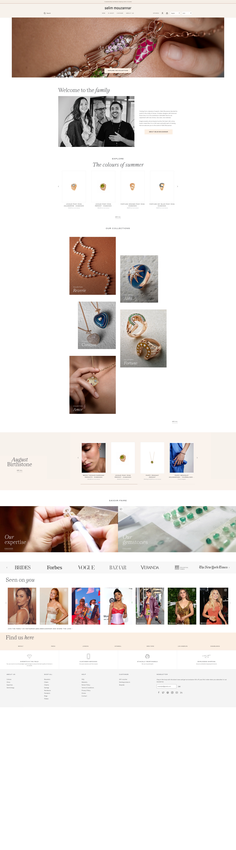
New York (150, 646)
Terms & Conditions (88, 688)
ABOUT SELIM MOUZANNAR (158, 131)
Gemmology (10, 688)
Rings (45, 696)
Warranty (84, 682)
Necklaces (47, 690)
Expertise (10, 685)
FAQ (83, 679)
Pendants (47, 693)
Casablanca (215, 646)
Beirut (20, 646)
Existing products (124, 682)
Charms (46, 685)
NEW (103, 13)
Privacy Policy (86, 690)
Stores (84, 693)
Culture (9, 679)
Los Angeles (183, 646)
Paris (53, 646)
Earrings (46, 688)
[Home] (118, 8)
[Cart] (167, 13)
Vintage (120, 13)
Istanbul (118, 646)
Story (8, 682)
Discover (9, 548)
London (86, 646)
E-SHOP (111, 13)
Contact (84, 696)
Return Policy (86, 685)
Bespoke (121, 685)
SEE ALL (118, 217)
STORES (156, 13)
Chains (46, 682)
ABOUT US (130, 13)
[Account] (162, 13)
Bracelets (47, 679)
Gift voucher (123, 679)
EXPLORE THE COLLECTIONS (118, 70)
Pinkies (46, 699)
